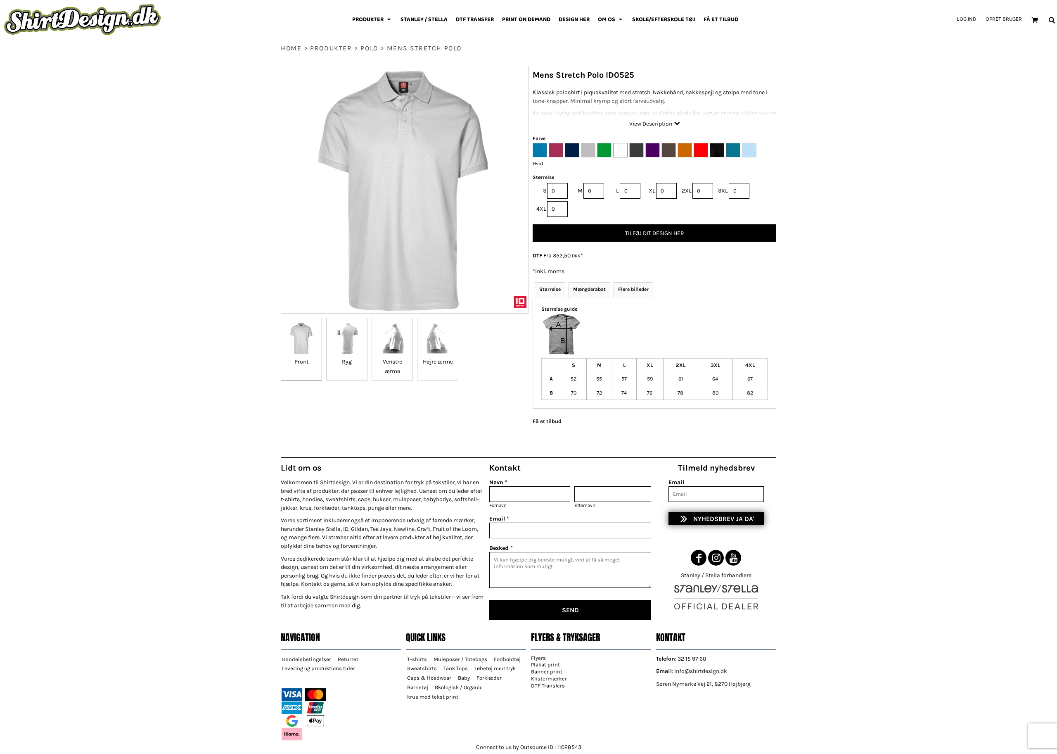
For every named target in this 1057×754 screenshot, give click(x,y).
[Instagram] (716, 558)
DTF (537, 255)
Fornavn (498, 505)
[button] (372, 19)
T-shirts (417, 659)
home (291, 48)
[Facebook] (698, 558)
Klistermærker (549, 679)
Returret (348, 659)
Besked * (501, 548)
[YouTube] (733, 558)
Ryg (347, 361)
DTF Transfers (548, 686)
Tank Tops (455, 668)
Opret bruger (1004, 19)
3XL (723, 190)
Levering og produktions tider (318, 668)
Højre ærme (438, 361)
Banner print (546, 671)
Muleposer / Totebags (460, 659)
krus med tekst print (432, 697)
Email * (499, 518)
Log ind (966, 19)
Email (676, 482)
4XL (541, 208)
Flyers (538, 658)
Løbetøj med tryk (495, 668)
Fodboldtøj (507, 659)
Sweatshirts (422, 668)
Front (301, 361)
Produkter (331, 48)
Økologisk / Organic (459, 687)
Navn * (498, 482)
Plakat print (545, 664)
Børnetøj (417, 687)
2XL (687, 190)
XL (652, 190)
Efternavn (584, 505)
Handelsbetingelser (306, 659)
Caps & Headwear (429, 678)
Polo (369, 48)
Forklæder (489, 678)
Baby (464, 678)
